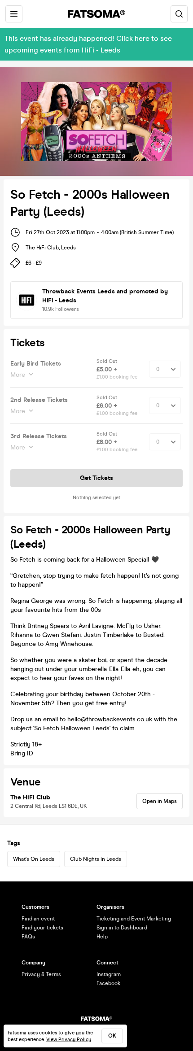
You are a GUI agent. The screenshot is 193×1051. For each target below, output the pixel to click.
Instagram (108, 974)
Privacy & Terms (41, 974)
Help (102, 936)
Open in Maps (159, 801)
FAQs (28, 936)
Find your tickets (42, 928)
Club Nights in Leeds (95, 859)
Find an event (38, 919)
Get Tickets (96, 478)
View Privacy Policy (68, 1039)
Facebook (108, 983)
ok (112, 1036)
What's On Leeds (33, 859)
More (17, 375)
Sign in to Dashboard (121, 928)
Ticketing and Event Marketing (133, 919)
